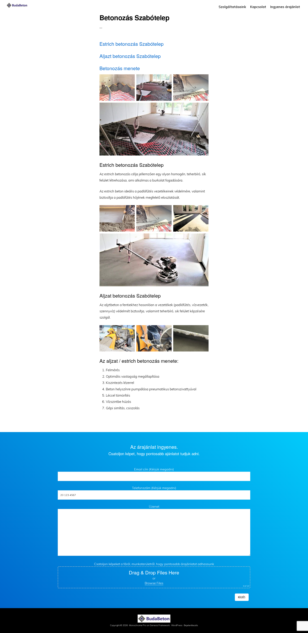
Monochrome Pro (137, 625)
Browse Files (154, 583)
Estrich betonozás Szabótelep (131, 43)
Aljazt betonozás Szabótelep (130, 55)
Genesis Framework (160, 625)
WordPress (176, 625)
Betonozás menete (119, 68)
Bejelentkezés (191, 625)
